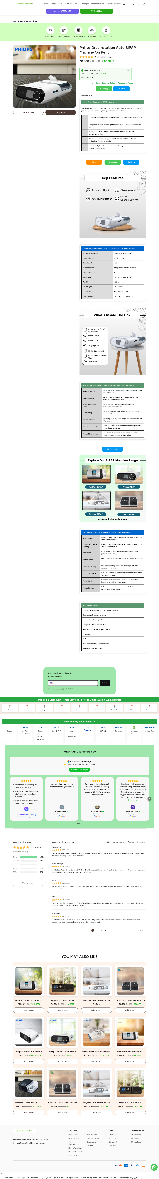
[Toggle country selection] (69, 590)
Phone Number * (72, 586)
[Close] (95, 555)
